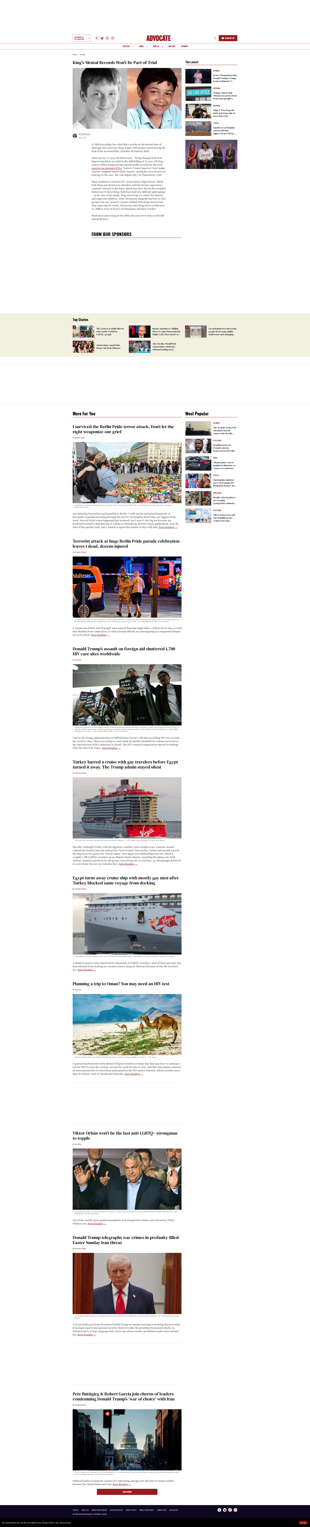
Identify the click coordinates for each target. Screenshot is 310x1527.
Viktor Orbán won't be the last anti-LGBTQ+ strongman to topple (125, 1135)
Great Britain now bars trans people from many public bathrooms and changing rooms (222, 333)
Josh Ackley (78, 1144)
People (216, 475)
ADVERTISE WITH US (116, 1510)
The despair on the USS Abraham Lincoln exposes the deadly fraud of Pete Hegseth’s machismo (224, 433)
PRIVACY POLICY (131, 1510)
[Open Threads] (107, 38)
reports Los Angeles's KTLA (107, 168)
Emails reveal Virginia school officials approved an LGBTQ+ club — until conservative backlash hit (224, 135)
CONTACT (76, 1510)
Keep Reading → (168, 527)
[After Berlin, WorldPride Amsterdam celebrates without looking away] (140, 346)
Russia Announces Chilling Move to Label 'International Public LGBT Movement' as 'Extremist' (166, 333)
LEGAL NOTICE (173, 1510)
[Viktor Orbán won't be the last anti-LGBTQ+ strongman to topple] (127, 1179)
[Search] (215, 38)
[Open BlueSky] (102, 38)
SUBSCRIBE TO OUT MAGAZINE (79, 38)
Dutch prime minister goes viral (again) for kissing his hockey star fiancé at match (224, 484)
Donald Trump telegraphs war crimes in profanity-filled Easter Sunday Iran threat (126, 1239)
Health (156, 46)
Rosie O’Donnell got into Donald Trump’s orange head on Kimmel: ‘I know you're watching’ (225, 80)
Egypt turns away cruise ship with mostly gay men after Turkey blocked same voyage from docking (126, 880)
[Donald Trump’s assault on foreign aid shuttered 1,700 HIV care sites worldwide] (127, 694)
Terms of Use (65, 1523)
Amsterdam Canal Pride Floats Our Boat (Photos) (108, 347)
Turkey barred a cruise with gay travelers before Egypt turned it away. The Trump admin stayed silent (125, 764)
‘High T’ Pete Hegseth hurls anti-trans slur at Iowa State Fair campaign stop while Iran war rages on (224, 116)
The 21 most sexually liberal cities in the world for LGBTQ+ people (110, 331)
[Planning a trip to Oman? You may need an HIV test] (127, 1024)
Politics (126, 46)
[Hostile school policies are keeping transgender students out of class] (198, 498)
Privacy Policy (48, 1523)
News (141, 46)
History (171, 46)
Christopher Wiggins (80, 552)
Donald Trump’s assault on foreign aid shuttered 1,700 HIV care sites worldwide (124, 651)
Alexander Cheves (80, 438)
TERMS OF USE (161, 1510)
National (216, 88)
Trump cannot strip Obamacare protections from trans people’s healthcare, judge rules (225, 97)
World (82, 54)
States (216, 123)
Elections (217, 440)
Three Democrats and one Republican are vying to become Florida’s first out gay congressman (224, 520)
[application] (211, 154)
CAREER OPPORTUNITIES (99, 1510)
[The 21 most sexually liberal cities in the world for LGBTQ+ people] (83, 331)
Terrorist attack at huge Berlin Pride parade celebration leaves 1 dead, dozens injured (126, 543)
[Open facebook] (97, 38)
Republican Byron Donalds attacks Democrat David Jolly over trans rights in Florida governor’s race (225, 450)
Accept (303, 1523)
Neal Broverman (85, 134)
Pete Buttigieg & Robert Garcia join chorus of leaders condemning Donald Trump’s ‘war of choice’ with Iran (124, 1396)
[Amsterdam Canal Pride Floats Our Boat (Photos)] (83, 346)
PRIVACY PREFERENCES (146, 1510)
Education (217, 493)
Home (75, 54)
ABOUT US (85, 1510)
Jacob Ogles (78, 660)
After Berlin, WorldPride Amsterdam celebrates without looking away (164, 346)
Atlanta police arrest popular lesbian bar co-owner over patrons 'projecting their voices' (225, 467)
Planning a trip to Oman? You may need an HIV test (121, 984)
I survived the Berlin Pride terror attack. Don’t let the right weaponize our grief (123, 429)
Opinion (184, 46)
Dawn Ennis (78, 990)
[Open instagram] (113, 38)
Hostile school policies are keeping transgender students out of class (224, 502)
